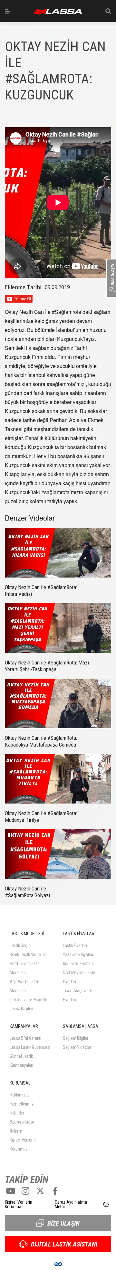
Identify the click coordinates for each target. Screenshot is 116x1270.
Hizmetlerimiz (22, 1103)
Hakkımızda (20, 1094)
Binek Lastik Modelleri (28, 954)
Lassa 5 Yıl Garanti (25, 1038)
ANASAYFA (58, 11)
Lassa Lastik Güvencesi (30, 1047)
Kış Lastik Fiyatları (77, 963)
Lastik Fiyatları (75, 945)
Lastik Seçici (20, 945)
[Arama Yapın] (108, 11)
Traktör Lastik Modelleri (29, 999)
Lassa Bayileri (21, 1008)
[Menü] (7, 11)
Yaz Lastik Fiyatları (78, 954)
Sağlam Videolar (77, 1047)
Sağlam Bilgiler (75, 1038)
